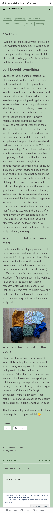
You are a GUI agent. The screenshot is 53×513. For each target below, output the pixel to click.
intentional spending (12, 24)
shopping (40, 24)
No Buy (29, 24)
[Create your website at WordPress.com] (26, 3)
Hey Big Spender (40, 460)
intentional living (36, 18)
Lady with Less (15, 9)
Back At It (9, 460)
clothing (7, 18)
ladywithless (10, 451)
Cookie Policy (9, 502)
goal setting (20, 18)
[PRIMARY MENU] (4, 8)
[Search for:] (48, 8)
